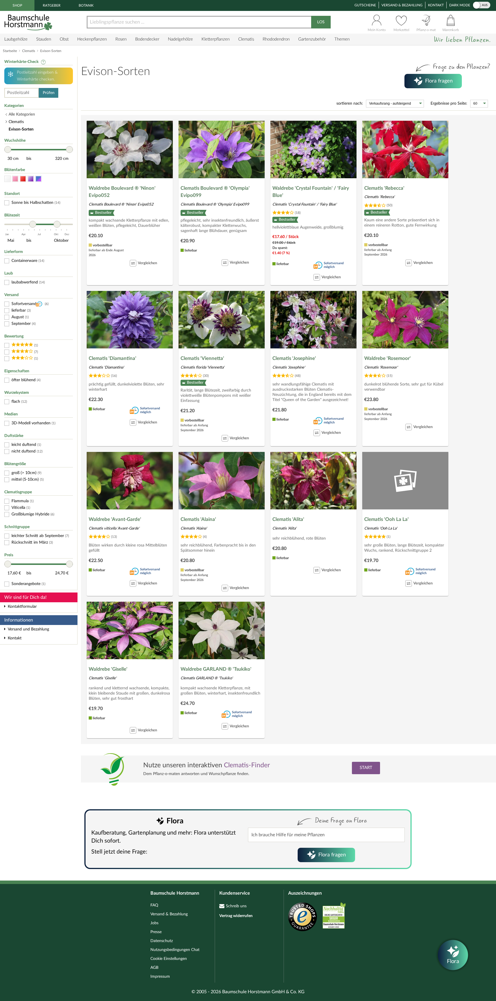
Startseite (10, 51)
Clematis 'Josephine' (294, 358)
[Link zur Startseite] (29, 22)
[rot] (23, 179)
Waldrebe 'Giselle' (108, 669)
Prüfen (49, 93)
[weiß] (7, 179)
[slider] (7, 149)
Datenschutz (161, 941)
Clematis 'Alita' (288, 519)
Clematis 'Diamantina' (112, 358)
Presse (156, 932)
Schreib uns (236, 906)
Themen (342, 39)
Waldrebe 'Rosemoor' (387, 358)
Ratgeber (52, 5)
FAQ (154, 905)
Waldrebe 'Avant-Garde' (115, 519)
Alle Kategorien (22, 114)
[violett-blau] (38, 179)
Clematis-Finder (247, 765)
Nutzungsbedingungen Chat (174, 950)
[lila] (31, 179)
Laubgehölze (16, 39)
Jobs (154, 923)
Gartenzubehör (312, 39)
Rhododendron (276, 39)
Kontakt (436, 5)
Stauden (43, 39)
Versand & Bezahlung (402, 5)
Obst (64, 39)
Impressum (160, 977)
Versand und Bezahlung (28, 629)
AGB (154, 968)
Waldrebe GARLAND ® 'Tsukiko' (216, 669)
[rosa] (15, 179)
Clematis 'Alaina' (198, 519)
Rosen (121, 39)
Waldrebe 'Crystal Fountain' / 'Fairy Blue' (310, 192)
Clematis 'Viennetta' (202, 358)
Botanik (86, 5)
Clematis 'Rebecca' (384, 188)
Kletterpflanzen (216, 39)
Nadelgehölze (180, 39)
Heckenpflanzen (92, 39)
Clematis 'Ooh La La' (386, 519)
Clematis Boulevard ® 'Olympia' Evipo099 (215, 192)
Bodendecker (147, 39)
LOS (321, 22)
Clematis (246, 39)
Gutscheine (365, 5)
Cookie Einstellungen (168, 959)
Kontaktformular (22, 607)
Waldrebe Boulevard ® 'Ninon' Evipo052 (122, 192)
